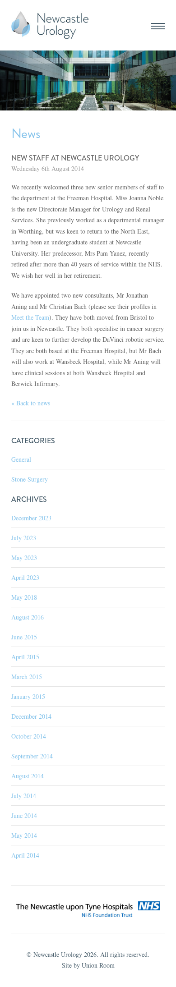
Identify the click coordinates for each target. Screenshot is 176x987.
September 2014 (32, 756)
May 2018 (24, 597)
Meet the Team (30, 317)
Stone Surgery (29, 479)
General (21, 459)
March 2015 (26, 676)
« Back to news (30, 403)
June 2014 (24, 815)
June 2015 (24, 637)
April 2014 (25, 855)
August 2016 (27, 617)
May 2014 (24, 835)
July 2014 (23, 795)
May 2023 (24, 557)
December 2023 (31, 518)
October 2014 (28, 736)
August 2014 (27, 775)
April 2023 (25, 577)
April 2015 (25, 656)
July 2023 (23, 537)
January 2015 (28, 696)
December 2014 (31, 716)
